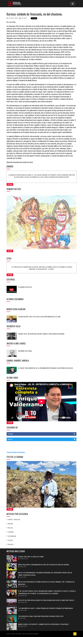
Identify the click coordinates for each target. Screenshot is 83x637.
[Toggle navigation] (72, 3)
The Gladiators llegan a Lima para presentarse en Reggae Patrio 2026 (40, 616)
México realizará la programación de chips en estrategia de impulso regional (43, 565)
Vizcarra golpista (25, 287)
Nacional (10, 524)
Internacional (12, 536)
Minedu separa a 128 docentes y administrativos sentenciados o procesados (43, 624)
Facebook (10, 434)
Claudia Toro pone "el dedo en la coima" (31, 557)
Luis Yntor (24, 18)
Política (10, 528)
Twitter (10, 439)
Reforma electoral (25, 351)
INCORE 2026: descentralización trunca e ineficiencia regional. (41, 334)
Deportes (10, 544)
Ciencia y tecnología (14, 519)
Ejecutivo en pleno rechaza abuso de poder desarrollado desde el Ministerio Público (46, 600)
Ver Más (10, 184)
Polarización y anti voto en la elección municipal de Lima (39, 316)
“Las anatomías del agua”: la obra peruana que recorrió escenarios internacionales (45, 608)
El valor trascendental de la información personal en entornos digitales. (45, 368)
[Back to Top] (74, 633)
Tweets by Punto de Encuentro (16, 452)
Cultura (10, 540)
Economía (11, 532)
